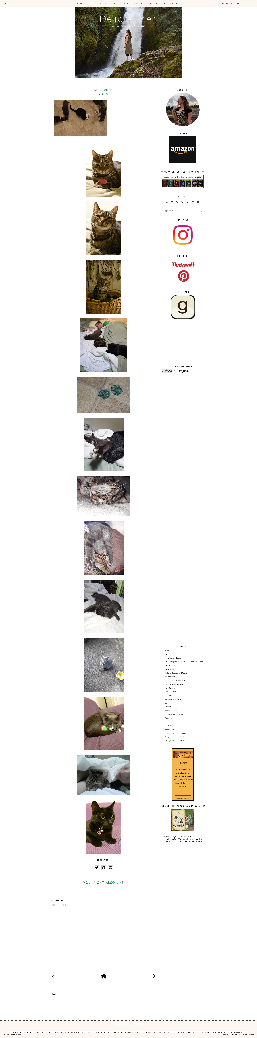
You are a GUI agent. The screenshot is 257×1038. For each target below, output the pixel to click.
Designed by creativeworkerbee (238, 1035)
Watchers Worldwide (173, 699)
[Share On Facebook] (104, 868)
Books (91, 3)
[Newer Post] (54, 976)
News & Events (170, 729)
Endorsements (170, 722)
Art (113, 3)
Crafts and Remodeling (174, 684)
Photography (170, 677)
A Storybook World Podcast (175, 741)
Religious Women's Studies (175, 737)
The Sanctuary (170, 726)
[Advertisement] (183, 344)
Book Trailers (170, 666)
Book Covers (170, 688)
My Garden (169, 718)
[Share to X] (97, 868)
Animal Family (170, 692)
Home (80, 3)
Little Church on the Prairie (175, 733)
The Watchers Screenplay (175, 681)
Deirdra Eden (128, 19)
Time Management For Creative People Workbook (184, 662)
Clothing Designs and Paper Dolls (178, 673)
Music (103, 3)
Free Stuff (168, 696)
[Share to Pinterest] (110, 868)
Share (53, 994)
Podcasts (138, 3)
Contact (175, 3)
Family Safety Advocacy (174, 714)
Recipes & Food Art (172, 711)
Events (124, 3)
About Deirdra (156, 3)
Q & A (167, 703)
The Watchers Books (173, 658)
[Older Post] (153, 976)
